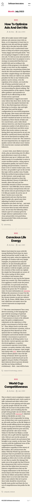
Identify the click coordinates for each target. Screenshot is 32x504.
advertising (7, 224)
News (16, 20)
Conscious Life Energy (16, 239)
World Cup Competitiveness (16, 385)
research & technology (10, 370)
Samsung (19, 414)
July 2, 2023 (21, 32)
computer (7, 492)
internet (12, 492)
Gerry (12, 32)
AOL (14, 352)
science (20, 370)
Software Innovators (16, 3)
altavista (27, 291)
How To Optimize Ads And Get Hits (15, 25)
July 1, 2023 (21, 245)
